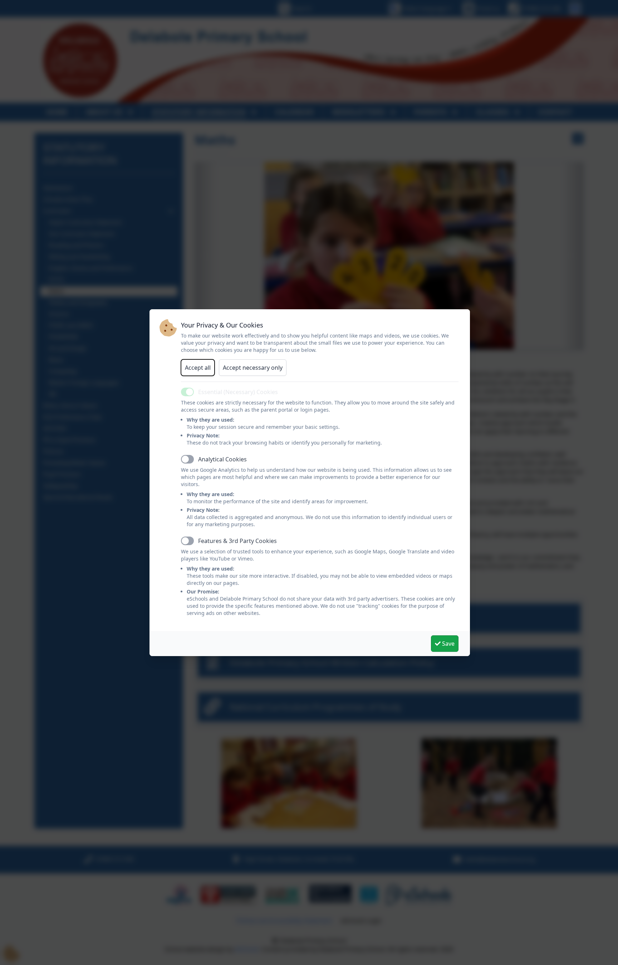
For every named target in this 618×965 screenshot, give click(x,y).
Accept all (198, 368)
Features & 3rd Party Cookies (237, 541)
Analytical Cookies (222, 459)
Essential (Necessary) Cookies (238, 392)
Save (448, 644)
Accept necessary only (253, 368)
